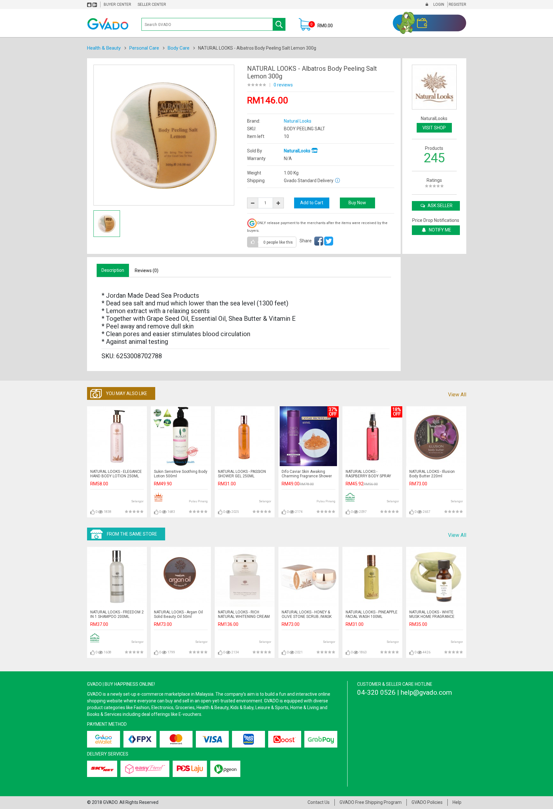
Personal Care (144, 48)
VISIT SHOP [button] (434, 127)
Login (438, 4)
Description (112, 270)
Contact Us (319, 802)
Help (457, 802)
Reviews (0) (146, 270)
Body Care (178, 48)
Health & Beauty (104, 48)
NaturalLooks (297, 150)
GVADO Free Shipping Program (371, 802)
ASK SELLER (440, 205)
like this (278, 242)
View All (457, 395)
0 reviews (283, 84)
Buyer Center (117, 4)
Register (457, 4)
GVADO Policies (427, 802)
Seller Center (152, 4)
